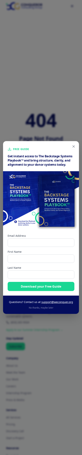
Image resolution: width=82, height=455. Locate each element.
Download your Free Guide (41, 286)
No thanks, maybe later (41, 307)
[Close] (74, 146)
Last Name (14, 267)
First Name (15, 251)
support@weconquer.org (57, 302)
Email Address (17, 235)
